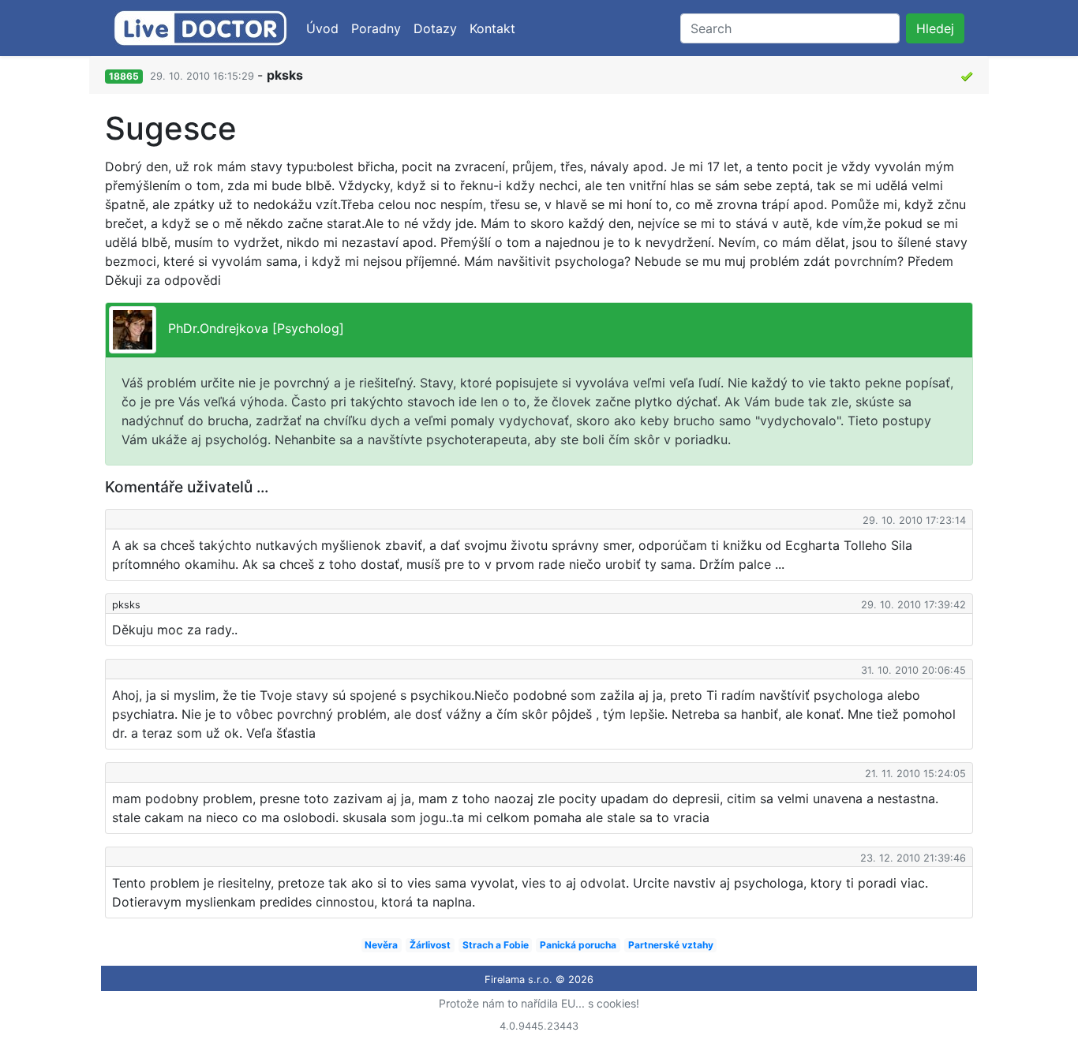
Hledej (935, 28)
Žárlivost (430, 945)
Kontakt (492, 28)
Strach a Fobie (495, 945)
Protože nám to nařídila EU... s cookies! (539, 1003)
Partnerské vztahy (670, 945)
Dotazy (435, 28)
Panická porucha (578, 945)
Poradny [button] (376, 28)
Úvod (322, 28)
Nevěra (381, 945)
